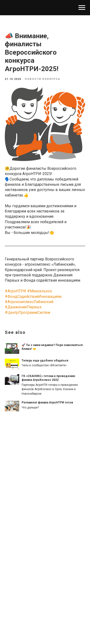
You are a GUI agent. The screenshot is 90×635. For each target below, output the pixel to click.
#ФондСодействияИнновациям (33, 296)
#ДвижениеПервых (23, 307)
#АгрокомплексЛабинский (29, 301)
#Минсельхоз (39, 291)
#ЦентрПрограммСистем (27, 312)
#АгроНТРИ (15, 291)
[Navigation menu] (81, 7)
